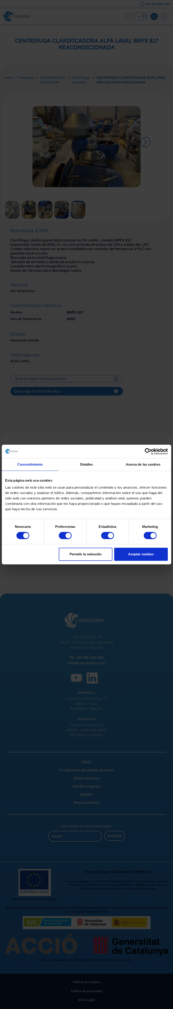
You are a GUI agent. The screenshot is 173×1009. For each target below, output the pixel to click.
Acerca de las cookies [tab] (143, 464)
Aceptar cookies (141, 554)
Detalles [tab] (86, 464)
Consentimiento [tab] (30, 464)
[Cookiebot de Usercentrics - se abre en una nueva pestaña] (148, 451)
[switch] (65, 535)
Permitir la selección (86, 554)
